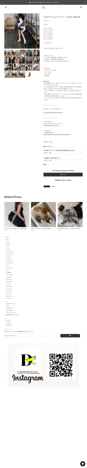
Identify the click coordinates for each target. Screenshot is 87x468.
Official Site (9, 325)
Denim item (9, 267)
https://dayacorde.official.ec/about (53, 112)
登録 (70, 335)
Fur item (8, 284)
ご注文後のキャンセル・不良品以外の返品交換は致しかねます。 (59, 150)
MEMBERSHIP (9, 308)
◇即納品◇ (9, 272)
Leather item (9, 251)
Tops (7, 239)
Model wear (9, 296)
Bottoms (8, 244)
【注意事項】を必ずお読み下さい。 (52, 158)
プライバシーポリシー (11, 312)
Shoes (7, 270)
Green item (9, 291)
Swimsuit (8, 293)
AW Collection (10, 253)
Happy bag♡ (9, 286)
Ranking (8, 258)
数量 (45, 164)
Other (7, 265)
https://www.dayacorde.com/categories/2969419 (57, 134)
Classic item (9, 260)
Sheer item (9, 277)
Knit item (8, 255)
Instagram (8, 320)
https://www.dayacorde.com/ (51, 125)
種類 (45, 146)
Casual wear (9, 263)
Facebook (8, 323)
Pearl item (9, 298)
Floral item (9, 279)
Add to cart (63, 174)
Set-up (8, 248)
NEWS (7, 305)
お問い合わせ (9, 310)
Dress (7, 241)
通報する (53, 186)
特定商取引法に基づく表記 (12, 314)
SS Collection (9, 274)
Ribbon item (9, 289)
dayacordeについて (10, 303)
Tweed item (9, 281)
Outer (7, 246)
